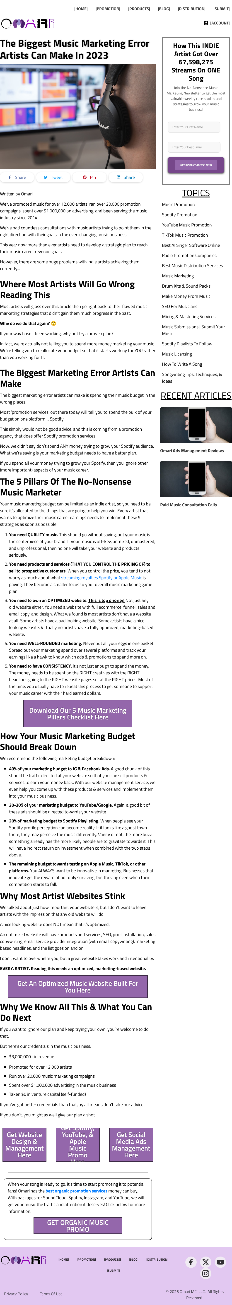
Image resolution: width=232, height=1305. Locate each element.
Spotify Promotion (179, 214)
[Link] (191, 1262)
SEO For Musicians (179, 306)
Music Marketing (178, 275)
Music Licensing (177, 353)
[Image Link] (28, 23)
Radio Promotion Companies (189, 255)
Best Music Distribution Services (192, 265)
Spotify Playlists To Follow (187, 343)
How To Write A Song (182, 364)
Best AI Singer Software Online (191, 245)
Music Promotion (178, 204)
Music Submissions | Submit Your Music (193, 330)
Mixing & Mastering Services (188, 316)
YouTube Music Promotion (187, 224)
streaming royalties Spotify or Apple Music (101, 577)
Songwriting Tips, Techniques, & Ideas (192, 378)
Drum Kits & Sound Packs (186, 285)
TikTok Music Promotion (185, 234)
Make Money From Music (186, 296)
